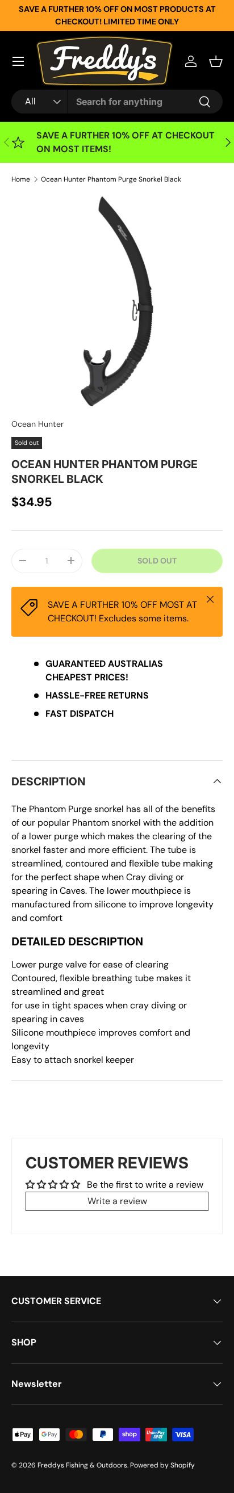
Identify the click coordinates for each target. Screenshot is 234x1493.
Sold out (157, 561)
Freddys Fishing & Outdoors (82, 1465)
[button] (215, 61)
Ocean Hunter (37, 424)
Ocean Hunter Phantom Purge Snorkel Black (111, 179)
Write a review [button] (117, 1201)
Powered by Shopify (162, 1465)
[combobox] (117, 101)
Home (20, 179)
